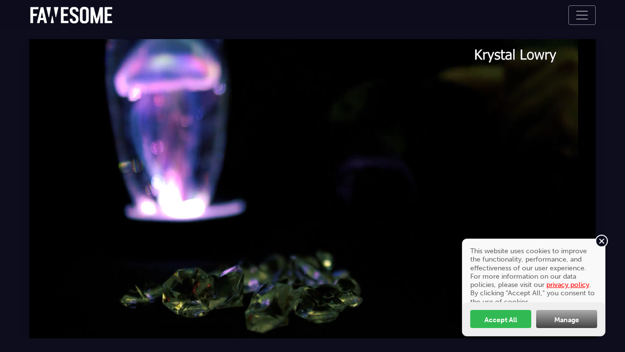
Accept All (500, 319)
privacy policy (567, 284)
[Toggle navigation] (582, 15)
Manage (566, 319)
